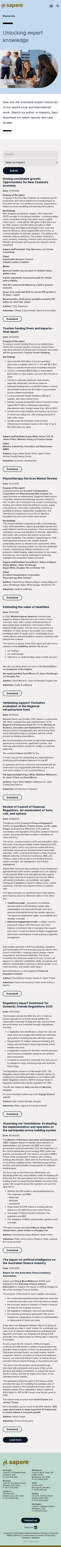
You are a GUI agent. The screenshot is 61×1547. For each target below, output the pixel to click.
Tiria (9, 722)
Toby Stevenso (33, 249)
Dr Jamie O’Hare (11, 777)
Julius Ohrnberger (27, 565)
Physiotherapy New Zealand (34, 493)
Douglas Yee (23, 568)
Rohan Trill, (45, 436)
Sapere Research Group (29, 1533)
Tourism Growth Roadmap (37, 352)
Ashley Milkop (10, 565)
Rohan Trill (39, 568)
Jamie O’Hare (24, 1230)
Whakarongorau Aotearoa (24, 616)
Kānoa (19, 753)
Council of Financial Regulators (37, 823)
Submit (14, 170)
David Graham (41, 1399)
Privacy (44, 1533)
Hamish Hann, (10, 1230)
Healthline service (27, 646)
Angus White (32, 436)
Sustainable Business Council (18, 259)
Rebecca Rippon (48, 562)
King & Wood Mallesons (26, 1281)
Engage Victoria (47, 1094)
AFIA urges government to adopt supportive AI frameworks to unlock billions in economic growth (30, 1409)
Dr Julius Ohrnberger (47, 673)
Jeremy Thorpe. (11, 1402)
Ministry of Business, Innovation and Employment (31, 1140)
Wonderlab (34, 1541)
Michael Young (25, 439)
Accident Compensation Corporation (21, 575)
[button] (51, 6)
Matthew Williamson (46, 774)
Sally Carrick (31, 1087)
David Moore (32, 562)
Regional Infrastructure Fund (17, 725)
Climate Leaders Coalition (16, 262)
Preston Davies (44, 439)
